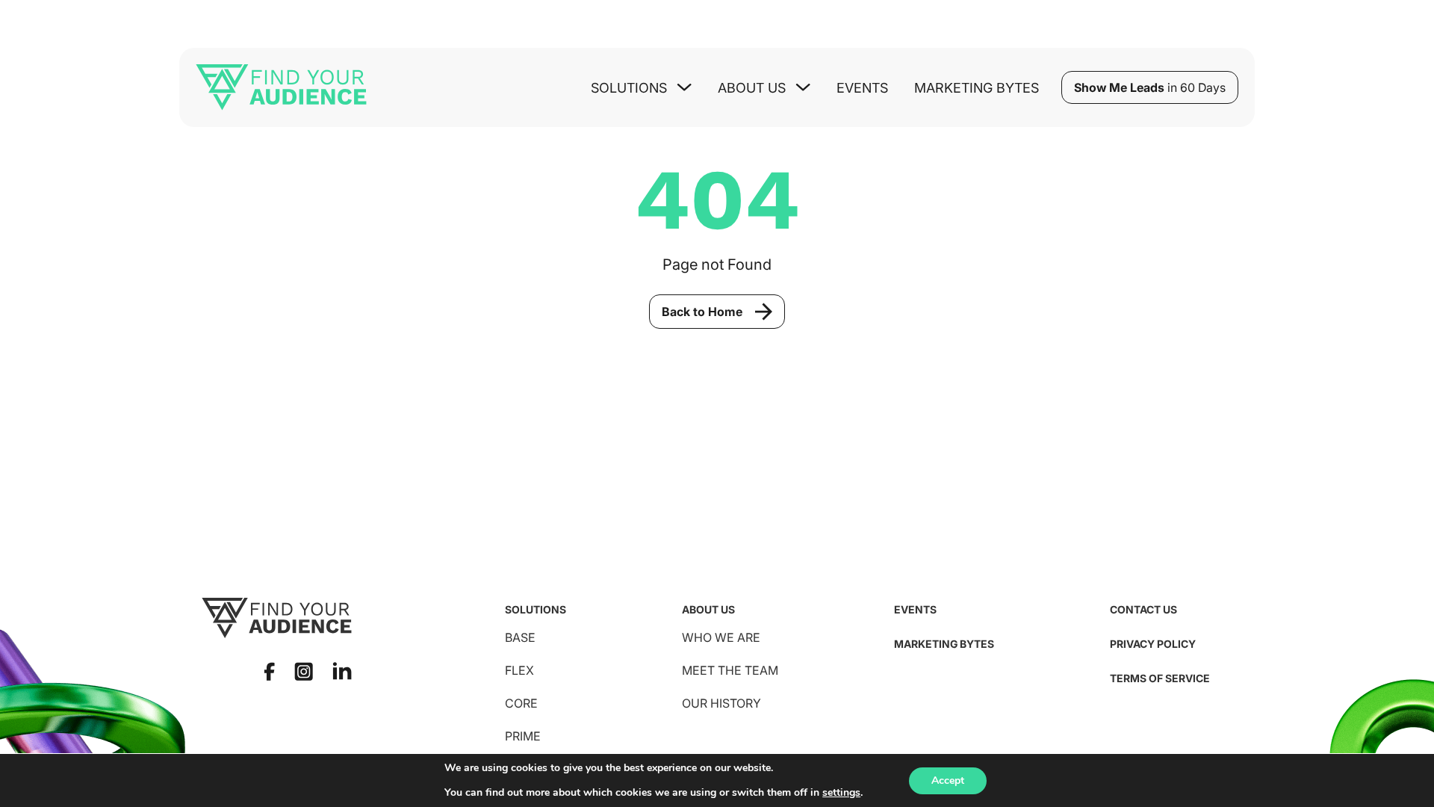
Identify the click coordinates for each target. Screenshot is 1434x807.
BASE (520, 637)
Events (862, 88)
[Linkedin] (342, 671)
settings (841, 793)
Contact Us (1143, 609)
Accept (947, 780)
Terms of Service (1160, 678)
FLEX (519, 670)
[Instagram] (303, 671)
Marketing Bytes (976, 88)
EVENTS (915, 609)
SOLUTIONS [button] (629, 88)
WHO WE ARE (721, 637)
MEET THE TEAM (730, 670)
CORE (521, 703)
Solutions (535, 609)
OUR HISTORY (721, 703)
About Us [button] (752, 88)
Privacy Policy (1153, 643)
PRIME (523, 736)
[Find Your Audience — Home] (281, 87)
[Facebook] (269, 671)
